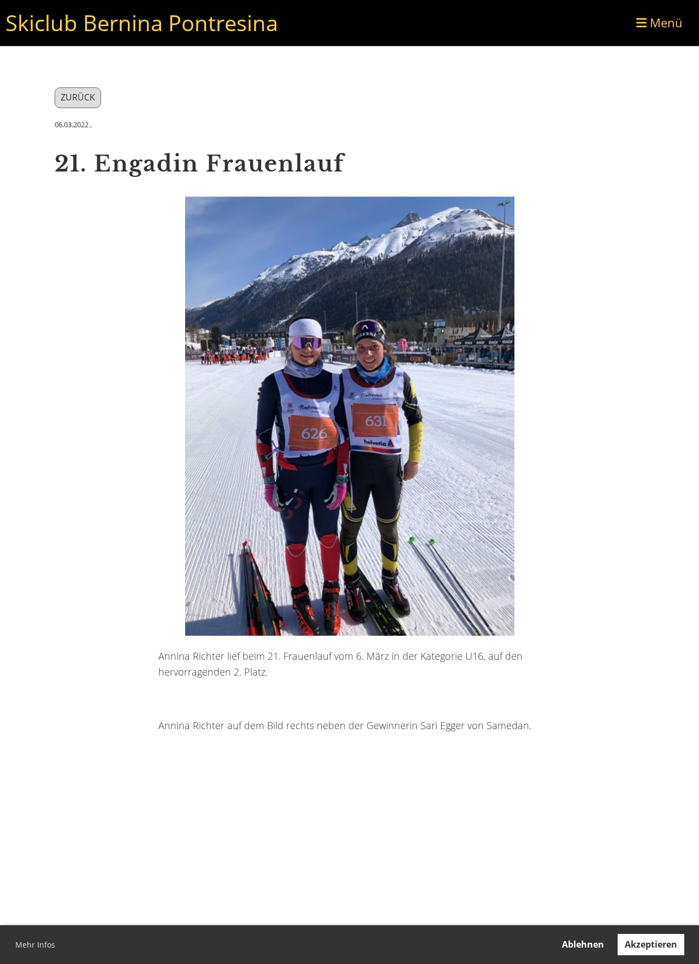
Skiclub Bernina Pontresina (141, 23)
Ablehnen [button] (583, 944)
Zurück (78, 97)
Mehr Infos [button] (35, 944)
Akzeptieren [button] (651, 944)
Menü (665, 22)
